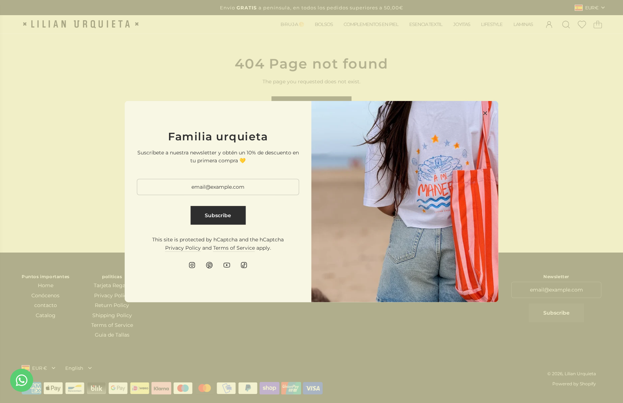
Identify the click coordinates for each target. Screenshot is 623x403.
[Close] (485, 113)
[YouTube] (227, 265)
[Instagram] (192, 265)
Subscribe (218, 215)
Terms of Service (234, 247)
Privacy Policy (183, 247)
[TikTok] (244, 265)
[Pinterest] (209, 265)
